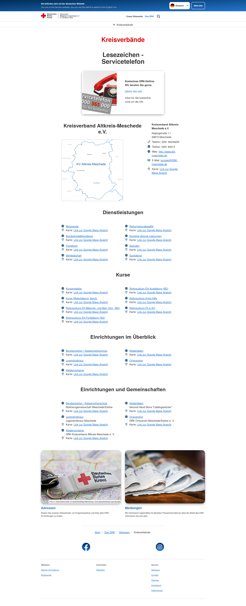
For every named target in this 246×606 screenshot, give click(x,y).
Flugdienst (72, 246)
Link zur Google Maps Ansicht (165, 171)
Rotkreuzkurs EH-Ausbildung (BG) (148, 288)
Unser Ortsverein (134, 16)
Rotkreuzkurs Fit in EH (142, 308)
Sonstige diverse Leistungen (145, 236)
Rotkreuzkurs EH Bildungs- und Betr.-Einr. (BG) (93, 308)
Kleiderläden (136, 351)
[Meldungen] (165, 476)
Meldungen (133, 508)
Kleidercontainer (75, 370)
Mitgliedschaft (74, 255)
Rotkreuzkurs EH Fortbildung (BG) (85, 318)
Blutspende (72, 226)
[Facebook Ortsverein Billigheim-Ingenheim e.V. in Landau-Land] (86, 547)
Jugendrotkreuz (75, 360)
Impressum (156, 585)
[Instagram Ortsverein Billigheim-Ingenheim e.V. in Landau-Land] (160, 547)
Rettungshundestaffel (141, 226)
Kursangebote (74, 288)
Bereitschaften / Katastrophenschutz (86, 351)
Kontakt (154, 575)
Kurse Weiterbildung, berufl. (81, 298)
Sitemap (155, 580)
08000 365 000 (133, 91)
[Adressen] (81, 476)
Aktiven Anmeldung (50, 569)
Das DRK (149, 16)
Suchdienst (135, 255)
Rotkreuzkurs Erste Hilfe (143, 298)
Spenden (134, 246)
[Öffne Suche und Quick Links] (158, 16)
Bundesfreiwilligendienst (79, 236)
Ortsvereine (136, 360)
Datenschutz (157, 590)
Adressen (48, 508)
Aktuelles (100, 569)
